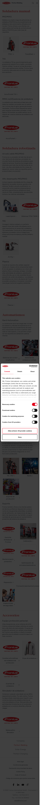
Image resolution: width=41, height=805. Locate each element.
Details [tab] (19, 371)
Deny (20, 437)
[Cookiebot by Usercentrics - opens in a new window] (29, 366)
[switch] (34, 410)
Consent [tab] (7, 371)
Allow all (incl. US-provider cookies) (20, 431)
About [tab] (32, 371)
